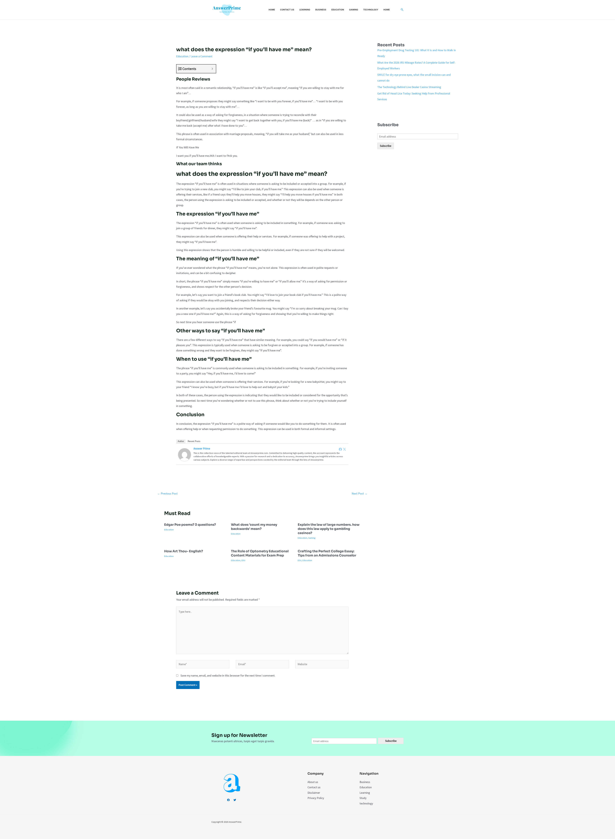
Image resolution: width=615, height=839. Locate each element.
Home (272, 9)
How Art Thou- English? (183, 551)
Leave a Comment (201, 56)
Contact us (287, 9)
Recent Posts (194, 441)
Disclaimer (314, 792)
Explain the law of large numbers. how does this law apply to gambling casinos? (328, 529)
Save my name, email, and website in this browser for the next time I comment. (227, 675)
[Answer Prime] (184, 454)
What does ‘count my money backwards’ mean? (254, 527)
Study (363, 798)
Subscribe (385, 146)
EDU (243, 560)
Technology (370, 9)
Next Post (359, 493)
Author (181, 441)
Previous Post (167, 493)
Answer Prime (201, 448)
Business (320, 9)
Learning (304, 9)
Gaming (353, 9)
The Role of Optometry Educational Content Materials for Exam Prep (260, 553)
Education (337, 9)
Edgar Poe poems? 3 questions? (190, 525)
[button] (402, 10)
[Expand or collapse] (212, 68)
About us (313, 782)
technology (366, 803)
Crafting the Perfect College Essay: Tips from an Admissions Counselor (327, 553)
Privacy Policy (316, 798)
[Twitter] (344, 449)
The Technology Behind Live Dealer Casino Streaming (409, 87)
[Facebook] (340, 449)
